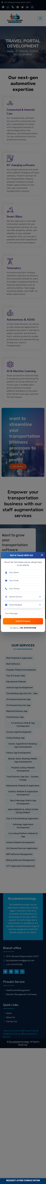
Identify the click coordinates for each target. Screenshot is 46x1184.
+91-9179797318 (27, 628)
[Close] (42, 555)
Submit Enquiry (23, 621)
